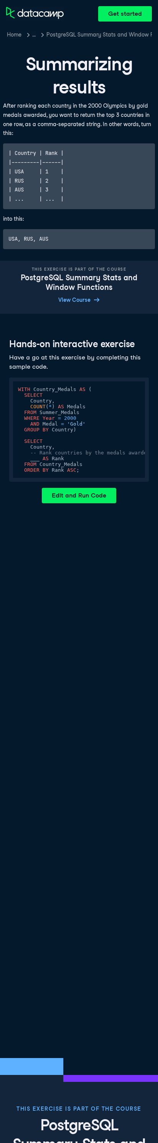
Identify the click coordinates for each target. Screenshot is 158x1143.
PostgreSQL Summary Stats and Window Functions (99, 35)
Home (14, 35)
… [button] (34, 35)
